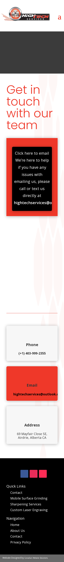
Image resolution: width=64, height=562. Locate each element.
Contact (16, 492)
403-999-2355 (35, 353)
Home (14, 525)
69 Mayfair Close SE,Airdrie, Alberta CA (32, 436)
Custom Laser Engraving (29, 510)
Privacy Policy (20, 542)
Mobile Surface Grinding (28, 498)
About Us (17, 530)
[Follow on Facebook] (24, 474)
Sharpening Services (25, 504)
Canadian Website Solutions (36, 558)
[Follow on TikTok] (43, 474)
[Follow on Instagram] (34, 474)
